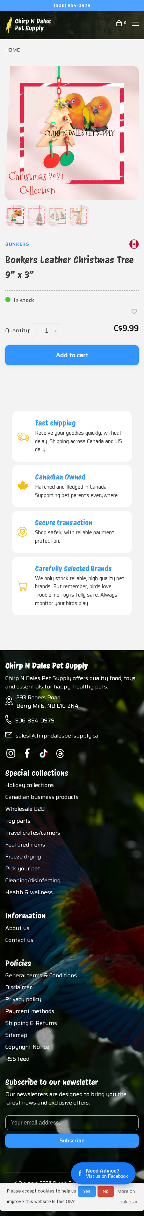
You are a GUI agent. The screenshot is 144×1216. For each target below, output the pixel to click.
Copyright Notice (27, 1046)
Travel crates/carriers (32, 832)
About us (17, 928)
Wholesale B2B (25, 808)
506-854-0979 (35, 720)
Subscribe (72, 1140)
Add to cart (72, 355)
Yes (87, 1191)
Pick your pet (22, 868)
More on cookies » (127, 1196)
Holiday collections (29, 785)
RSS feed (17, 1058)
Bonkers (17, 244)
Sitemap (16, 1035)
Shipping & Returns (31, 1023)
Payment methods (29, 1011)
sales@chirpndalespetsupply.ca (57, 735)
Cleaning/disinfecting (32, 880)
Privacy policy (23, 999)
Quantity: (17, 330)
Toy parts (17, 820)
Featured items (25, 844)
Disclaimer (18, 987)
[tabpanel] (72, 133)
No (106, 1191)
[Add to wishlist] (134, 312)
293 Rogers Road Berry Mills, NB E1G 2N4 (47, 701)
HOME (12, 50)
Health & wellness (29, 892)
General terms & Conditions (41, 975)
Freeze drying (23, 856)
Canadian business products (42, 797)
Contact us (19, 940)
